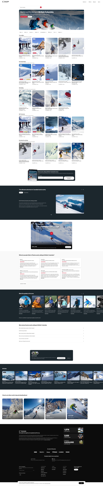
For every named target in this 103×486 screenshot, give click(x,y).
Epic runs (21, 192)
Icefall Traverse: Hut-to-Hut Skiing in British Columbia (50, 271)
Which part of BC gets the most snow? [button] (24, 341)
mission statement (47, 439)
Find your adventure (24, 16)
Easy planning (26, 192)
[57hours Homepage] (5, 2)
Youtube (64, 474)
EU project (53, 469)
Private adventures (44, 472)
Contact (64, 467)
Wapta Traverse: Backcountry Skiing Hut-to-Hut (70, 260)
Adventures (43, 467)
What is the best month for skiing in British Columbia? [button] (26, 333)
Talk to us (30, 16)
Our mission (54, 467)
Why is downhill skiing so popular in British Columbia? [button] (26, 328)
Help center (65, 469)
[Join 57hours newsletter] (34, 470)
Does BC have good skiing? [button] (23, 330)
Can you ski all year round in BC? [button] (23, 338)
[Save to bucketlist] (29, 39)
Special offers (43, 474)
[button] (84, 48)
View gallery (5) (80, 27)
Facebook (64, 472)
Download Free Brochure (69, 178)
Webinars (42, 469)
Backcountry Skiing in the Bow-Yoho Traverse (28, 260)
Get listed (76, 469)
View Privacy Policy (47, 483)
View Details (20, 313)
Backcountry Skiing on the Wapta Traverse (48, 260)
